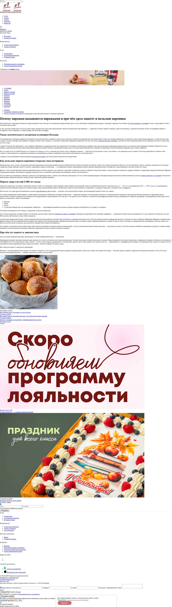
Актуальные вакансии (11, 55)
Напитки (7, 106)
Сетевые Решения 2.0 (9, 578)
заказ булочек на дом (43, 191)
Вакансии (7, 23)
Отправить (5, 510)
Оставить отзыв (9, 57)
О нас (6, 16)
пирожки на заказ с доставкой (65, 214)
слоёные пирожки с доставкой (151, 175)
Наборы (6, 97)
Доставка (7, 21)
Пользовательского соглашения (28, 594)
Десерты (7, 95)
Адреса (6, 20)
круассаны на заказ (38, 156)
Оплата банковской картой (13, 66)
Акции (6, 18)
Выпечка (7, 99)
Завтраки (7, 103)
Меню (6, 537)
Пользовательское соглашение (14, 64)
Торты (6, 90)
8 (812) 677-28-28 (6, 31)
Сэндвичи (7, 105)
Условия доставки (10, 38)
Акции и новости (10, 47)
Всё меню (7, 36)
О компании (8, 53)
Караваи (7, 101)
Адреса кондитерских (11, 45)
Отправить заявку (7, 596)
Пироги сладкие (9, 92)
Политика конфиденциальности (15, 549)
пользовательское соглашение (77, 600)
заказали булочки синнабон (108, 141)
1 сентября (7, 88)
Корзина (3, 29)
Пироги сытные (9, 94)
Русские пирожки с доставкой (138, 123)
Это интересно (9, 530)
